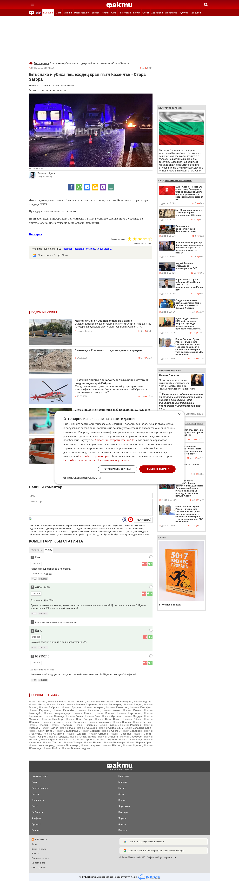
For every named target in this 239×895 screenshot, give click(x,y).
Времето (36, 824)
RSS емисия (41, 839)
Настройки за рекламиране (94, 456)
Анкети (122, 824)
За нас (35, 844)
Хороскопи (157, 12)
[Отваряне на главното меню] (32, 4)
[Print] (111, 187)
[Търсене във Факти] (206, 4)
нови (200, 423)
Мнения (67, 12)
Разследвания (81, 12)
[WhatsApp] (79, 187)
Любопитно (171, 12)
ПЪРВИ (48, 550)
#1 (45, 600)
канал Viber (102, 248)
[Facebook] (71, 187)
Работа (35, 853)
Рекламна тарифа (40, 858)
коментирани (186, 423)
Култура (184, 12)
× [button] (179, 414)
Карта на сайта (39, 849)
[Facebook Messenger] (87, 187)
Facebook (67, 248)
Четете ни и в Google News (53, 255)
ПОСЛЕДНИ (36, 550)
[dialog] (119, 447)
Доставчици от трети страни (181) (115, 440)
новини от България (178, 180)
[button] (82, 477)
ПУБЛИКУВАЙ (143, 519)
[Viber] (103, 187)
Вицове (36, 830)
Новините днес (40, 776)
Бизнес (95, 12)
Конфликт (196, 12)
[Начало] (119, 5)
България (48, 12)
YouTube (90, 248)
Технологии (124, 12)
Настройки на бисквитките (79, 460)
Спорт (145, 12)
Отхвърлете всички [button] (117, 468)
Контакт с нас (38, 863)
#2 (47, 573)
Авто (113, 12)
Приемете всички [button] (157, 468)
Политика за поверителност (113, 460)
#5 (50, 573)
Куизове (122, 830)
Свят (58, 12)
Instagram (79, 248)
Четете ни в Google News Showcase (146, 841)
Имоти (105, 12)
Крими (136, 12)
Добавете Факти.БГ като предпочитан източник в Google (156, 850)
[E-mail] (95, 187)
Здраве (122, 818)
